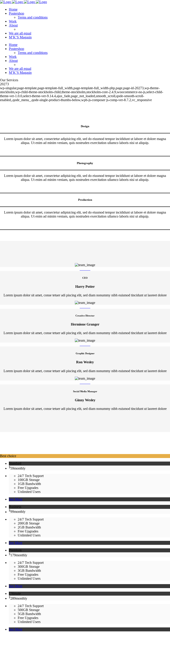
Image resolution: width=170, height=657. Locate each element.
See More (15, 499)
